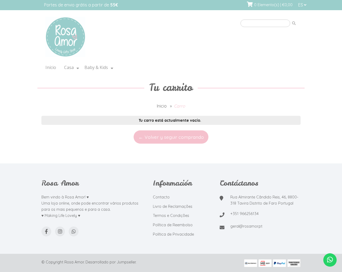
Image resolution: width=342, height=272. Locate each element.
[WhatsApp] (74, 231)
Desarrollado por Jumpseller (110, 262)
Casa (69, 67)
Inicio (162, 106)
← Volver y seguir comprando (171, 137)
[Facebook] (46, 231)
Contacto (161, 197)
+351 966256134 (244, 213)
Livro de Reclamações (172, 206)
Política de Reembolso (173, 225)
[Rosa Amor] (108, 37)
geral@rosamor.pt (246, 226)
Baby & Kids (96, 67)
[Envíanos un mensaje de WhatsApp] (330, 260)
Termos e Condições (171, 215)
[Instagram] (60, 231)
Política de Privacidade (173, 234)
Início (50, 67)
